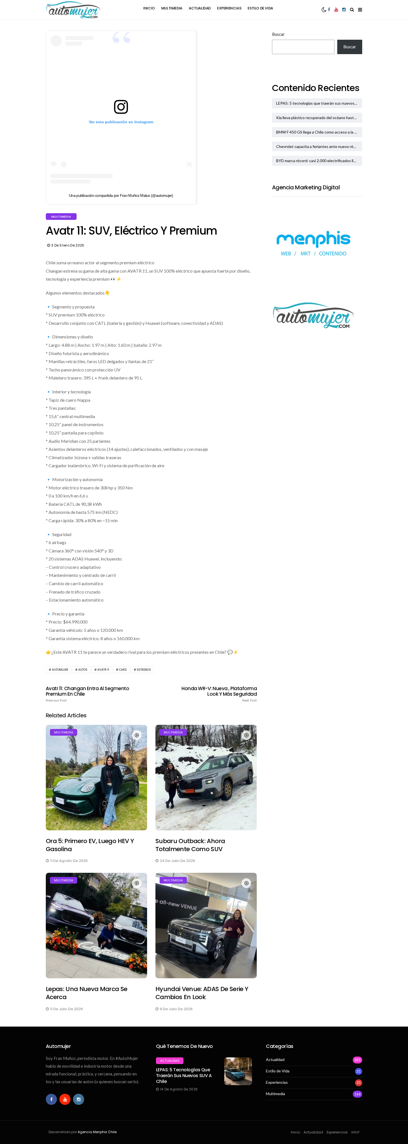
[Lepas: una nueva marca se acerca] (96, 925)
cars (123, 670)
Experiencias (229, 8)
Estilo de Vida (260, 8)
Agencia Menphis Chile (97, 1132)
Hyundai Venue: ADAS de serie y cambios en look (201, 993)
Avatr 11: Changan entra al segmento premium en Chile (87, 694)
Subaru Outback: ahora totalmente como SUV (190, 845)
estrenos (144, 670)
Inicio (149, 8)
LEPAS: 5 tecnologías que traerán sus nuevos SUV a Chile (319, 103)
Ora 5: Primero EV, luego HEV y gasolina (90, 845)
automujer (60, 670)
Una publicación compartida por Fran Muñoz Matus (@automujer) (121, 195)
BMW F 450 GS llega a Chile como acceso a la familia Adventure (319, 132)
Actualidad (200, 8)
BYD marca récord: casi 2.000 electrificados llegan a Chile (319, 160)
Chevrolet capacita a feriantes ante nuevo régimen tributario (319, 146)
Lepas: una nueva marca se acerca (86, 993)
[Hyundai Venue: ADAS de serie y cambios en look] (206, 925)
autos (82, 670)
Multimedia (171, 8)
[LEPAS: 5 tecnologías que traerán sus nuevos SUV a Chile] (238, 1071)
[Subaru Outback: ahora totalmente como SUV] (206, 777)
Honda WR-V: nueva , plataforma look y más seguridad (219, 694)
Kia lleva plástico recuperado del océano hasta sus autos (319, 117)
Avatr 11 (103, 670)
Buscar (278, 34)
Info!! (355, 1132)
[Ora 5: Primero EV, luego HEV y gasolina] (96, 777)
